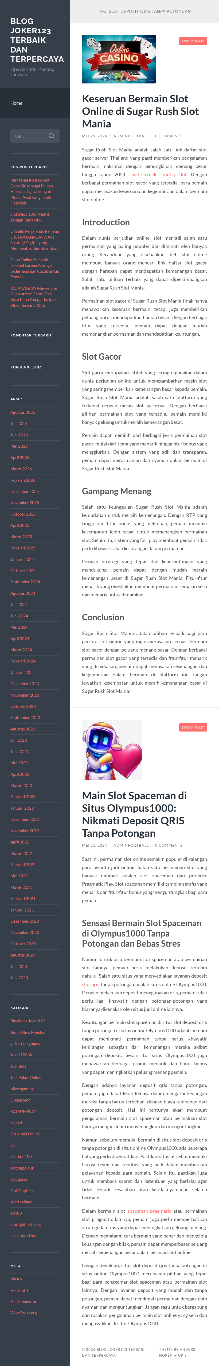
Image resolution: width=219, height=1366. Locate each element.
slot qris (90, 984)
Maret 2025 (21, 536)
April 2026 (19, 457)
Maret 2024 (21, 649)
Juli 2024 (18, 604)
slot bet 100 (21, 1156)
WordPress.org (23, 1312)
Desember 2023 (24, 683)
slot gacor (19, 1179)
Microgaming (22, 1088)
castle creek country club (159, 174)
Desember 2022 (24, 819)
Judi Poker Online (25, 1077)
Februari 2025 (23, 547)
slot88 (16, 1213)
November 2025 (24, 502)
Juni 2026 (19, 434)
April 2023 (19, 774)
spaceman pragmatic (149, 1211)
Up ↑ (182, 1355)
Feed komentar (23, 1301)
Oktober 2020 (23, 943)
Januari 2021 (22, 909)
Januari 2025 (22, 559)
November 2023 (24, 695)
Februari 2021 (23, 898)
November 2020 (24, 932)
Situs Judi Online (25, 1133)
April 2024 (19, 638)
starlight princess (25, 1224)
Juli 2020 (18, 966)
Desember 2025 (24, 491)
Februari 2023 (23, 796)
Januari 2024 (22, 672)
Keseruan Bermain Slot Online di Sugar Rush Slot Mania (140, 111)
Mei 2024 (19, 627)
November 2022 (24, 830)
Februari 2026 (23, 480)
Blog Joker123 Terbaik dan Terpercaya (37, 40)
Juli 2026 (18, 423)
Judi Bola (18, 1066)
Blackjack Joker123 (27, 1020)
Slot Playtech (22, 1190)
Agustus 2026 (22, 412)
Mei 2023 (19, 762)
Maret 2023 (21, 785)
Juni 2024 (19, 615)
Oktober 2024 (23, 570)
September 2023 (25, 717)
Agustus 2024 (22, 593)
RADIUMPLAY (23, 1111)
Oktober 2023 (23, 706)
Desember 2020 (24, 921)
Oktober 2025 (23, 514)
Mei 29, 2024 (94, 136)
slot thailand (21, 1201)
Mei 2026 (19, 446)
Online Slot (20, 1100)
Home (16, 103)
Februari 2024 (23, 660)
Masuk (16, 1278)
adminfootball (131, 136)
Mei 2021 (19, 875)
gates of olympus (25, 1043)
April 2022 (19, 841)
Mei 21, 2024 (94, 845)
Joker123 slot (22, 1054)
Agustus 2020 (22, 955)
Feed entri (19, 1290)
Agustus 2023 (22, 728)
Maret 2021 (21, 887)
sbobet (16, 1122)
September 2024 (25, 581)
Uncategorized (23, 1235)
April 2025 (19, 525)
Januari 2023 (22, 808)
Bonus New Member (28, 1032)
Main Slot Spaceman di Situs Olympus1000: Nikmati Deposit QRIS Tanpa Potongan (134, 814)
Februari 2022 (23, 864)
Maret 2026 (21, 468)
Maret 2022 (21, 853)
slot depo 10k (22, 1168)
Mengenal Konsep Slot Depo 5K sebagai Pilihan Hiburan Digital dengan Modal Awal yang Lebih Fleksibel (31, 191)
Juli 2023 (18, 740)
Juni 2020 (19, 977)
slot (13, 1145)
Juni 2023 (19, 751)
